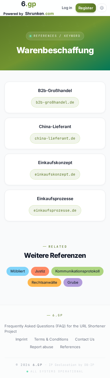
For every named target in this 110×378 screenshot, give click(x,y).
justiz (40, 271)
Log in (67, 7)
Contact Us (84, 339)
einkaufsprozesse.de (55, 210)
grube (72, 282)
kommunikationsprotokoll (77, 271)
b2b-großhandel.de (55, 102)
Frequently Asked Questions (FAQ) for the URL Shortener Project (55, 329)
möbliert (17, 271)
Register (85, 8)
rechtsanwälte (44, 282)
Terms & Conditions (51, 339)
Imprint (21, 339)
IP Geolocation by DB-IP (71, 365)
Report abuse (41, 347)
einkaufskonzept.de (55, 174)
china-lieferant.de (55, 138)
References (70, 347)
